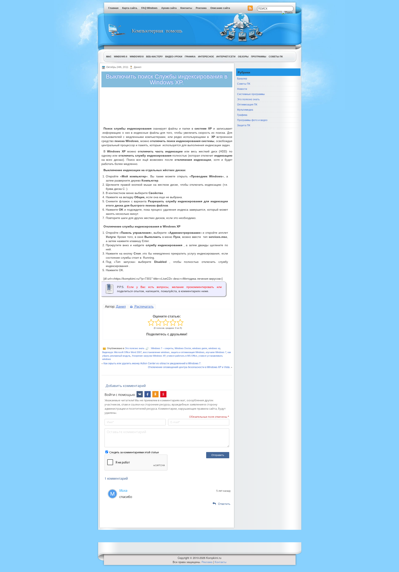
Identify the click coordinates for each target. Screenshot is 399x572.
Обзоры (243, 56)
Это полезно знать (134, 348)
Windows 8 (120, 56)
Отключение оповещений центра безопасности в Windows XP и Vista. (189, 367)
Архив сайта (169, 8)
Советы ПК (276, 56)
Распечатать (144, 306)
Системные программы (251, 94)
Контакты (186, 8)
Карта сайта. (130, 8)
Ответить (224, 503)
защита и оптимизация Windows (187, 352)
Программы (258, 56)
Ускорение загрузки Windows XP (148, 356)
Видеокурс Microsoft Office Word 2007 (122, 352)
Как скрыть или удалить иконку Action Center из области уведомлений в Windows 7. (152, 363)
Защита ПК (243, 125)
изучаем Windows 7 (216, 352)
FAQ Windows (149, 8)
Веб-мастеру (154, 56)
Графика (190, 56)
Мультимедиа (245, 109)
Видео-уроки (173, 56)
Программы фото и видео (252, 120)
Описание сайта (220, 8)
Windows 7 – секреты (162, 348)
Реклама (201, 8)
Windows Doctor (183, 348)
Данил (121, 306)
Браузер (242, 78)
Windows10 (137, 56)
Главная (113, 8)
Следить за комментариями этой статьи (134, 452)
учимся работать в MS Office (182, 356)
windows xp (214, 348)
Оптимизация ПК (247, 104)
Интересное (206, 56)
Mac (108, 56)
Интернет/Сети (225, 56)
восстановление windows (156, 352)
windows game (199, 348)
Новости (242, 88)
